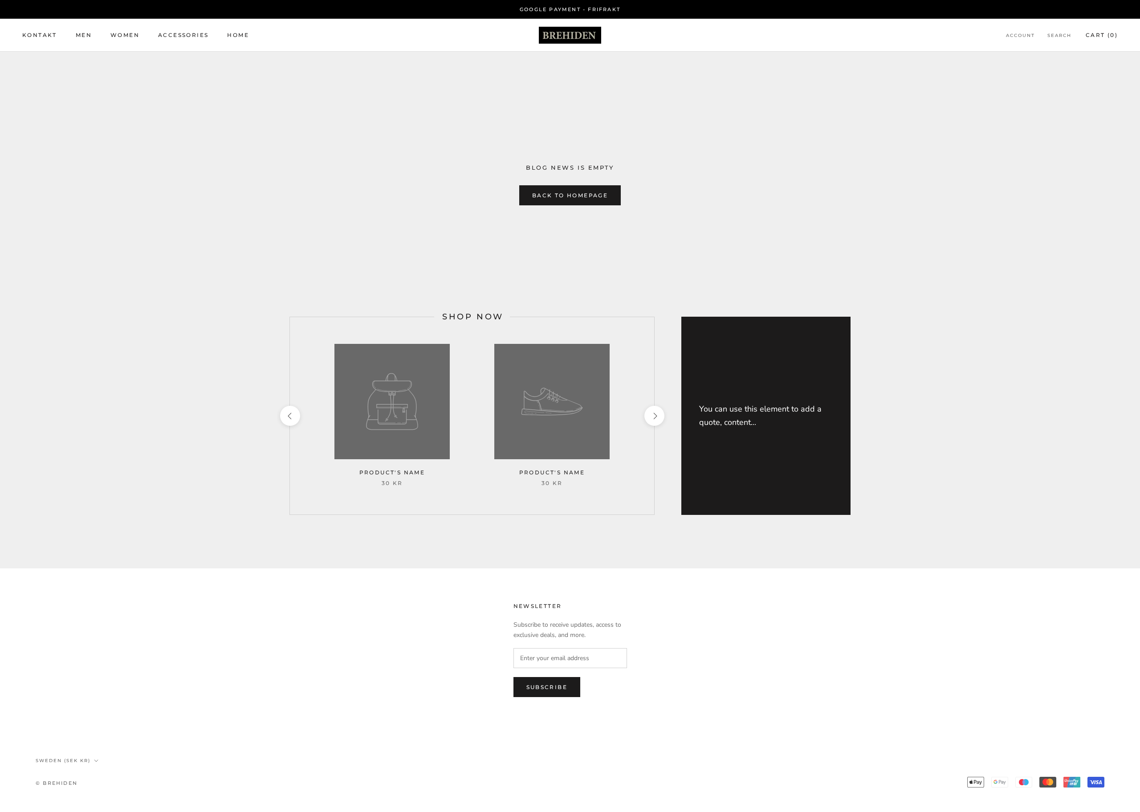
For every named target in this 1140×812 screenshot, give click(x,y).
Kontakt (39, 35)
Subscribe (547, 687)
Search (1059, 36)
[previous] (290, 416)
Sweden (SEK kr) (63, 760)
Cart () (1102, 35)
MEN (84, 35)
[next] (654, 416)
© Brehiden (56, 783)
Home (238, 35)
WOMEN (124, 35)
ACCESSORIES (183, 35)
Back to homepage (570, 195)
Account (1020, 36)
